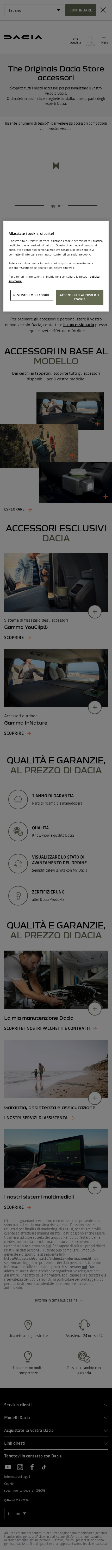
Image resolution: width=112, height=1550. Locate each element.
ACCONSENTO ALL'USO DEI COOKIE (79, 297)
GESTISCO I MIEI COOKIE (31, 295)
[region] (56, 266)
